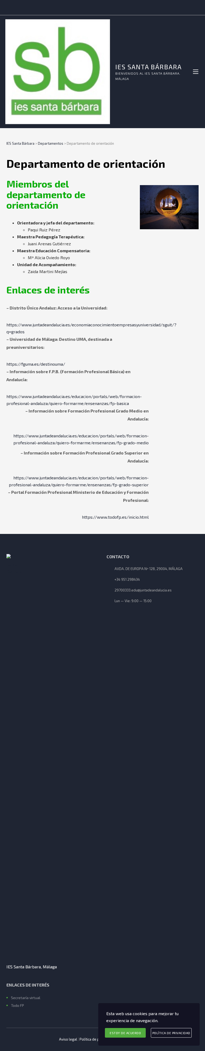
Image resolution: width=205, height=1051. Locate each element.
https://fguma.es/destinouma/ (35, 363)
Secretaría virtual (25, 997)
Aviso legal (68, 1039)
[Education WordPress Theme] (52, 754)
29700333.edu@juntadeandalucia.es (143, 590)
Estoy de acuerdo (125, 1033)
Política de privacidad (97, 1039)
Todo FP (17, 1005)
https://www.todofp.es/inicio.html (115, 516)
